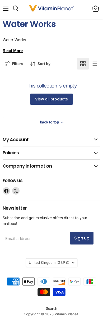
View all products (51, 99)
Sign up (82, 238)
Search (51, 308)
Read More (13, 50)
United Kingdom (49, 262)
